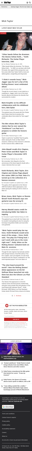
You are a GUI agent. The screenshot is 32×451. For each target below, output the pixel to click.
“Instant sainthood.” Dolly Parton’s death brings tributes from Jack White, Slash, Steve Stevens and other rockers (17, 364)
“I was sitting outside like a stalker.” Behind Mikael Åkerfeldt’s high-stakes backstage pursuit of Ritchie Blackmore (16, 387)
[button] (2, 2)
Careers (4, 432)
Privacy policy (6, 421)
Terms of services (20, 322)
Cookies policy (6, 425)
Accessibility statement (8, 428)
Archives (18, 295)
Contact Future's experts (9, 417)
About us (4, 436)
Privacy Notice (22, 323)
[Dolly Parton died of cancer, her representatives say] (16, 352)
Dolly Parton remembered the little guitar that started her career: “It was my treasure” (17, 373)
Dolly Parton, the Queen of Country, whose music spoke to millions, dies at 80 (17, 380)
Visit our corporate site (15, 401)
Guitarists (3, 33)
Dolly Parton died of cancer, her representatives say (14, 357)
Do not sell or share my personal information (15, 440)
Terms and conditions (8, 413)
